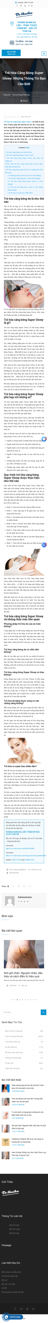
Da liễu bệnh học (11, 1047)
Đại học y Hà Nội (8, 1284)
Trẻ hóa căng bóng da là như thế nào (18, 152)
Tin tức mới (9, 1063)
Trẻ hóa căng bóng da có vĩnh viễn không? (24, 178)
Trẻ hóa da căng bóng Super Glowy (17, 122)
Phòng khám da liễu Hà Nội (13, 1292)
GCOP (4, 1288)
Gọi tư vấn (11, 53)
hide (27, 147)
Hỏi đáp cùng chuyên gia (14, 1052)
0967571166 (16, 860)
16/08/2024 (12, 985)
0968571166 (29, 860)
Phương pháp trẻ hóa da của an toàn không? (24, 175)
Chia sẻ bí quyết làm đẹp (21, 95)
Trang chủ (6, 95)
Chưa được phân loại (12, 1042)
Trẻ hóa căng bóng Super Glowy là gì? (19, 155)
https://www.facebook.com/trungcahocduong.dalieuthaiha (26, 855)
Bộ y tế (4, 1280)
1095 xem (24, 985)
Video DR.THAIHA (12, 1068)
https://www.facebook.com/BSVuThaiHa (20, 848)
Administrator (14, 873)
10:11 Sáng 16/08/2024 (17, 870)
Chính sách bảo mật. (10, 1276)
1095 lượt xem (36, 870)
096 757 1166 (14, 1229)
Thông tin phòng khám (13, 1058)
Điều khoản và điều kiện (11, 1272)
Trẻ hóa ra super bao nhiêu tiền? (20, 193)
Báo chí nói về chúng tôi (13, 1031)
